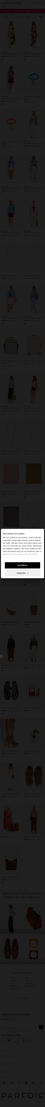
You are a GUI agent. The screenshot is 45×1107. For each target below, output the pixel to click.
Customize (21, 573)
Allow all (23, 565)
